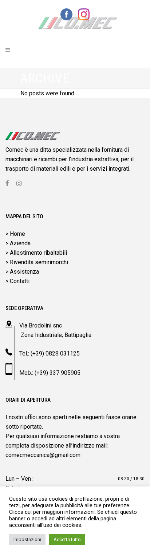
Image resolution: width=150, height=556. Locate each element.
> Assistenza (22, 271)
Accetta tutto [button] (67, 539)
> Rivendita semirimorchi (36, 262)
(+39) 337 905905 (57, 372)
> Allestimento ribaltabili (36, 252)
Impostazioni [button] (27, 539)
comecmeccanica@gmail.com (42, 455)
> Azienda (18, 243)
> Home (15, 233)
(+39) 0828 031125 (55, 353)
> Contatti (17, 281)
